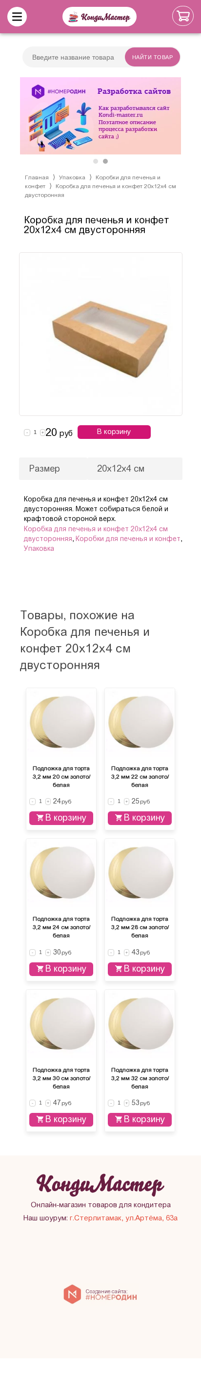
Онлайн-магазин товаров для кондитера (101, 1204)
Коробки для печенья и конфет (128, 539)
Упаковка (72, 177)
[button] (95, 161)
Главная (37, 177)
